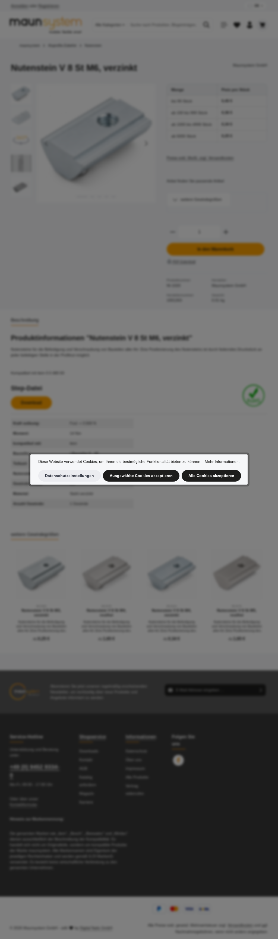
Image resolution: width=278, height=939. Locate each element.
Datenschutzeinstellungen (69, 475)
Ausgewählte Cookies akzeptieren (141, 475)
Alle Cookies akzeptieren (211, 475)
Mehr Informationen (222, 461)
